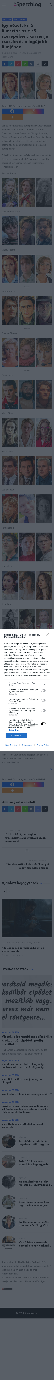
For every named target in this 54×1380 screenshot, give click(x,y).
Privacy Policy (43, 745)
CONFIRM (16, 735)
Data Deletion (11, 745)
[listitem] (27, 684)
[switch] (43, 690)
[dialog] (27, 690)
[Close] (48, 635)
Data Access (27, 745)
